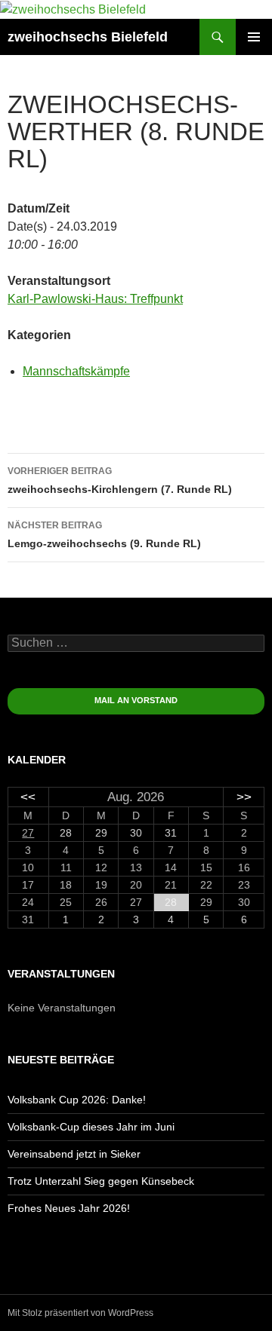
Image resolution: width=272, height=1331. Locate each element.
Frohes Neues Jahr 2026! (69, 1208)
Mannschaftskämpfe (76, 371)
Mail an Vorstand (136, 700)
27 (28, 833)
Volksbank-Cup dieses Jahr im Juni (91, 1127)
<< (28, 797)
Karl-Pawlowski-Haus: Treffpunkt (95, 298)
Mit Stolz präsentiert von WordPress (80, 1313)
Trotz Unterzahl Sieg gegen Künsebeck (101, 1181)
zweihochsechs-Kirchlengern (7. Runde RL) (120, 480)
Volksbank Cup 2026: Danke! (77, 1100)
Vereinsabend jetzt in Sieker (74, 1154)
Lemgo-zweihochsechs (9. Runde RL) (104, 534)
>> (244, 797)
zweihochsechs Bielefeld (88, 36)
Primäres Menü (254, 37)
